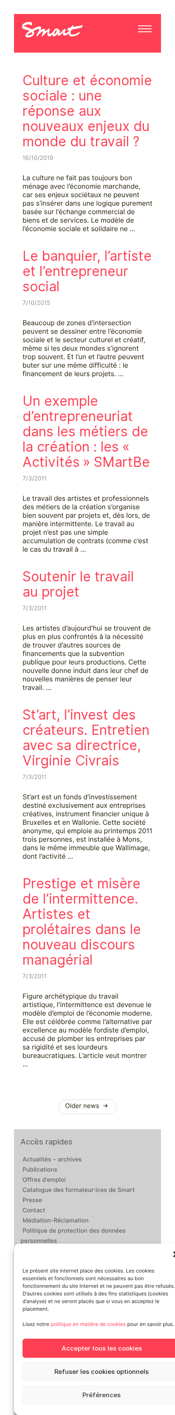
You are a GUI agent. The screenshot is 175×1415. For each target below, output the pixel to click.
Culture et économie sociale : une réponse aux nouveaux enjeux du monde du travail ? (87, 111)
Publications (40, 1170)
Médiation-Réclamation (56, 1220)
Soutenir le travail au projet (78, 584)
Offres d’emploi (44, 1180)
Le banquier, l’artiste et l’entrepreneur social (87, 271)
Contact (34, 1210)
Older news (83, 1106)
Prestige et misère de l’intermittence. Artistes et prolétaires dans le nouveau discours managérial (82, 921)
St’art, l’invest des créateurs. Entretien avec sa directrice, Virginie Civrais (86, 737)
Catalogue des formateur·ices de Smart (79, 1190)
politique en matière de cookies (88, 1324)
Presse (32, 1200)
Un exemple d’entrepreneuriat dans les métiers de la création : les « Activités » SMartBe (86, 431)
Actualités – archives (52, 1159)
